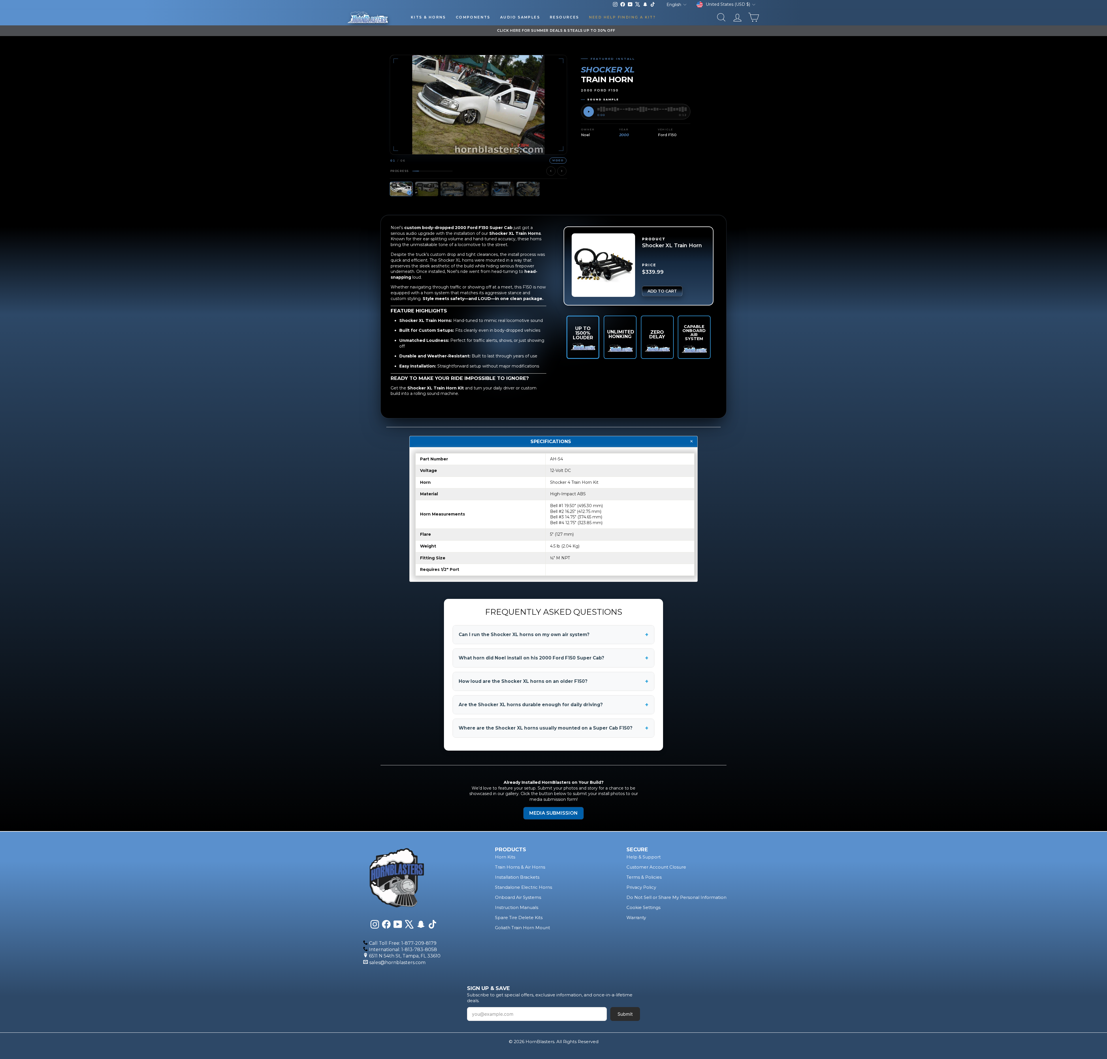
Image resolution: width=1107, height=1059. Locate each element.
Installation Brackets (517, 877)
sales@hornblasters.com (397, 962)
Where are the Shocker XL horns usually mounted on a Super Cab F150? (553, 728)
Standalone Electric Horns (523, 887)
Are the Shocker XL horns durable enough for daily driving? (553, 704)
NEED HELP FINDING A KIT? (622, 17)
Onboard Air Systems (518, 897)
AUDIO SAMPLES (520, 17)
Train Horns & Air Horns (520, 867)
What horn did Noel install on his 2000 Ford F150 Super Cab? (553, 658)
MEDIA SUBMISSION (553, 813)
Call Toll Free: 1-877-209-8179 (402, 943)
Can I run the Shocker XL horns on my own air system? (553, 634)
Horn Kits (505, 857)
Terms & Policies (644, 877)
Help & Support (643, 857)
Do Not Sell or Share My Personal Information (676, 897)
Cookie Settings (643, 907)
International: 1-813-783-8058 (403, 949)
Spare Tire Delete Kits (519, 917)
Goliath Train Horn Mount (522, 927)
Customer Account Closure (656, 867)
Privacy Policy (641, 887)
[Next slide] (561, 171)
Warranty (636, 917)
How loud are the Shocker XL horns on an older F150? (553, 681)
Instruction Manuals (516, 907)
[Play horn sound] (588, 111)
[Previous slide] (551, 171)
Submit (625, 1014)
